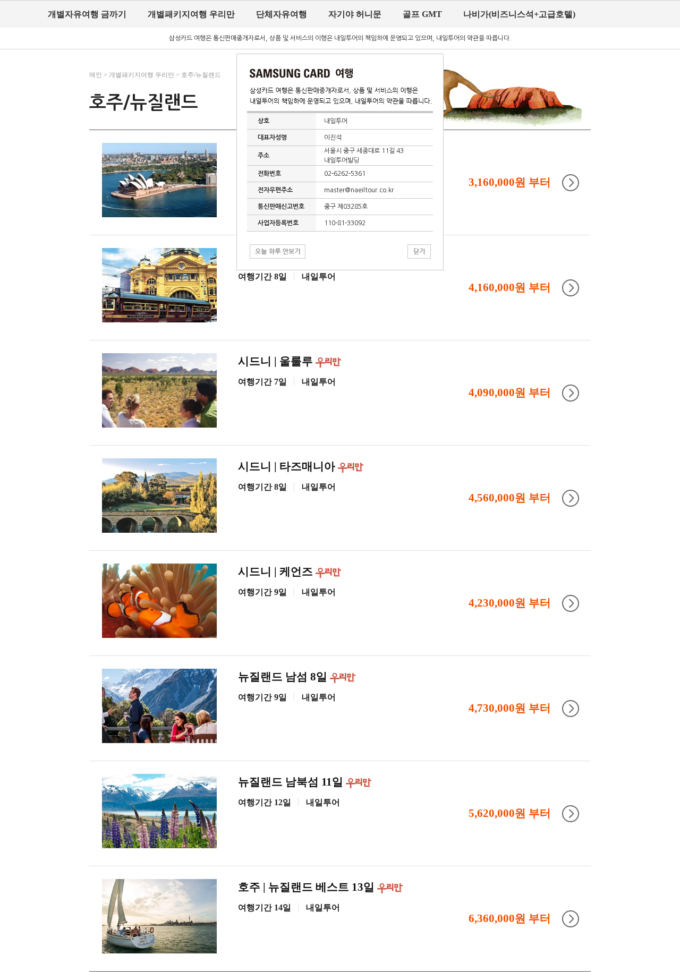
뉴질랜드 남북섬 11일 (292, 781)
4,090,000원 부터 (510, 392)
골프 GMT (422, 14)
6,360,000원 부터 (510, 918)
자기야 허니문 (354, 14)
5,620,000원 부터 (510, 813)
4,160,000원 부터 (510, 287)
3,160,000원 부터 (510, 182)
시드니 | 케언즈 (277, 571)
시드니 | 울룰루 (277, 361)
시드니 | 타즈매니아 (288, 466)
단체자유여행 (281, 14)
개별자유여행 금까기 (87, 14)
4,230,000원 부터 (510, 602)
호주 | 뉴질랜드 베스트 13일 (307, 887)
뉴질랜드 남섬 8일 (284, 676)
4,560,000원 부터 (510, 497)
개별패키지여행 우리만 (191, 14)
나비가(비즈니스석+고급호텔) (519, 14)
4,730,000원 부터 (510, 708)
